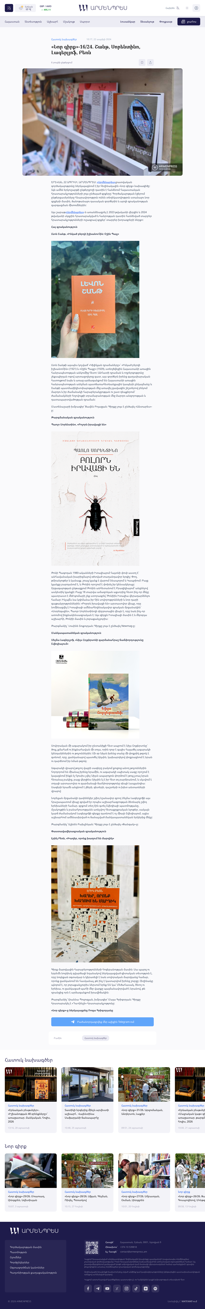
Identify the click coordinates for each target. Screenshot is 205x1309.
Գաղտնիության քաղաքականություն (33, 1272)
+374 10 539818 (128, 1246)
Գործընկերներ (19, 1262)
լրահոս (191, 21)
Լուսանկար (127, 21)
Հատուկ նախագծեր (96, 1038)
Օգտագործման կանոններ (27, 1267)
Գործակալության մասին (26, 1247)
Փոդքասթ (165, 21)
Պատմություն (18, 1252)
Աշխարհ (52, 21)
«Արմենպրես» (106, 182)
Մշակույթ (69, 21)
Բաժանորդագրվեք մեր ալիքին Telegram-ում (105, 1022)
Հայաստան (12, 21)
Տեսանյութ (147, 21)
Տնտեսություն (33, 21)
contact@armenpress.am (133, 1251)
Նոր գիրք (16, 1146)
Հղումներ (15, 1257)
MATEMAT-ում (189, 1301)
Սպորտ (85, 21)
